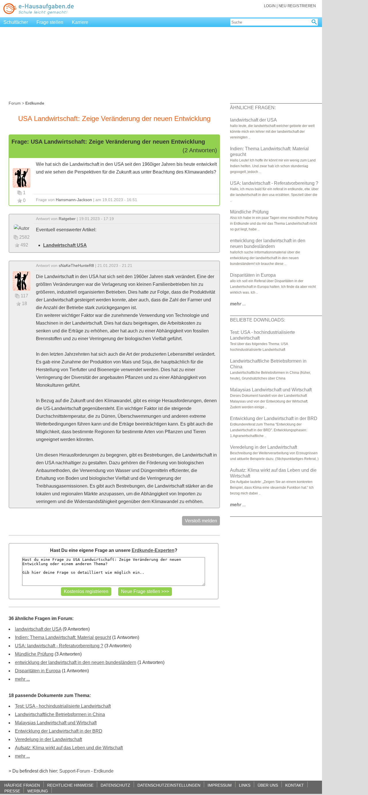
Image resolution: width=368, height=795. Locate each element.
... (238, 303)
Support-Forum (74, 771)
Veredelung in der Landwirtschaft (48, 739)
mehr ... (22, 679)
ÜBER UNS (268, 785)
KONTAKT (294, 785)
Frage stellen (50, 22)
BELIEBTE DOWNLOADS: (257, 319)
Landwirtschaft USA (65, 245)
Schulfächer (15, 22)
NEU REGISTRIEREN (297, 6)
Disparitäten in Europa (38, 670)
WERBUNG (37, 791)
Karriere (80, 22)
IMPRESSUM (220, 785)
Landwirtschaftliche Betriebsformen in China (60, 714)
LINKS (244, 785)
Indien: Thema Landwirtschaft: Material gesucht (63, 637)
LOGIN (269, 6)
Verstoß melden (201, 520)
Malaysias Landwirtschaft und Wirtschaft (56, 722)
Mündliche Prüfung (34, 654)
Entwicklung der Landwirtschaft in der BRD (58, 731)
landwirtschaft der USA (38, 629)
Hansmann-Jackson (74, 199)
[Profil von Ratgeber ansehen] (21, 228)
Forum (15, 103)
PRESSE (12, 791)
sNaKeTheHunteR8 (76, 265)
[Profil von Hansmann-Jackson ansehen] (21, 177)
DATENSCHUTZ (115, 785)
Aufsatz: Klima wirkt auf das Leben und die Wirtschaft (69, 747)
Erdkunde (104, 771)
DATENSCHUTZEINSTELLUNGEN (168, 785)
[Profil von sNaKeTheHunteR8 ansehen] (21, 280)
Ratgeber (67, 218)
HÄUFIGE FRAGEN (22, 785)
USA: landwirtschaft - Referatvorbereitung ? (59, 645)
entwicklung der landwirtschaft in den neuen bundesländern (75, 662)
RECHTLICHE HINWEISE (70, 785)
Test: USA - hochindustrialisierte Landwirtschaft (63, 706)
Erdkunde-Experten (153, 550)
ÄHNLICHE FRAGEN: (253, 107)
